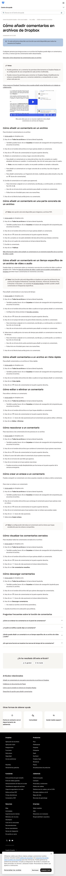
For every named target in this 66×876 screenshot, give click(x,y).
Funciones (9, 750)
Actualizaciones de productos (41, 767)
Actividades (9, 811)
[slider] (29, 115)
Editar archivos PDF (11, 792)
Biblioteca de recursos (12, 817)
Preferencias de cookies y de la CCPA (44, 789)
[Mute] (48, 115)
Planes (35, 764)
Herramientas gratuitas (12, 767)
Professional (36, 744)
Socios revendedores (12, 828)
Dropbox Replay (38, 283)
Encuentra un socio (11, 834)
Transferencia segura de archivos (15, 786)
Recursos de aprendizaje (40, 798)
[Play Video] (11, 115)
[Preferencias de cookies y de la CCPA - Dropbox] (28, 863)
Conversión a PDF (11, 798)
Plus (34, 741)
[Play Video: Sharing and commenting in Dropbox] (32, 102)
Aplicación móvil (10, 744)
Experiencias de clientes (13, 814)
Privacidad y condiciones (40, 783)
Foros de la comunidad (12, 822)
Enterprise (36, 750)
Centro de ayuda (6, 7)
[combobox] (33, 12)
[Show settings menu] (51, 115)
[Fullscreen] (54, 115)
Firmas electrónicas (11, 795)
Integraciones (9, 747)
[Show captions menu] (44, 115)
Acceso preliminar (11, 759)
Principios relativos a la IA (40, 792)
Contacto (35, 780)
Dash (34, 753)
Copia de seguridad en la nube (14, 789)
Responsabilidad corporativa (41, 817)
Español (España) (10, 850)
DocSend (35, 756)
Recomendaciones (11, 825)
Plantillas (8, 764)
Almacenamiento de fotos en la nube (16, 783)
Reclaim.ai (36, 762)
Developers (9, 819)
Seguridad (9, 756)
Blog (7, 808)
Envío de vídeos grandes (13, 780)
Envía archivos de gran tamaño (14, 778)
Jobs (34, 811)
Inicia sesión (9, 136)
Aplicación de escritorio (12, 741)
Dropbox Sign (37, 759)
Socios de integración (12, 831)
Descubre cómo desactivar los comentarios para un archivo (22, 58)
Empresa (35, 747)
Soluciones (9, 753)
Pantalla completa (32, 312)
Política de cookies (38, 786)
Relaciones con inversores (40, 814)
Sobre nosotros (37, 808)
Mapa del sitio (37, 795)
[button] (3, 13)
